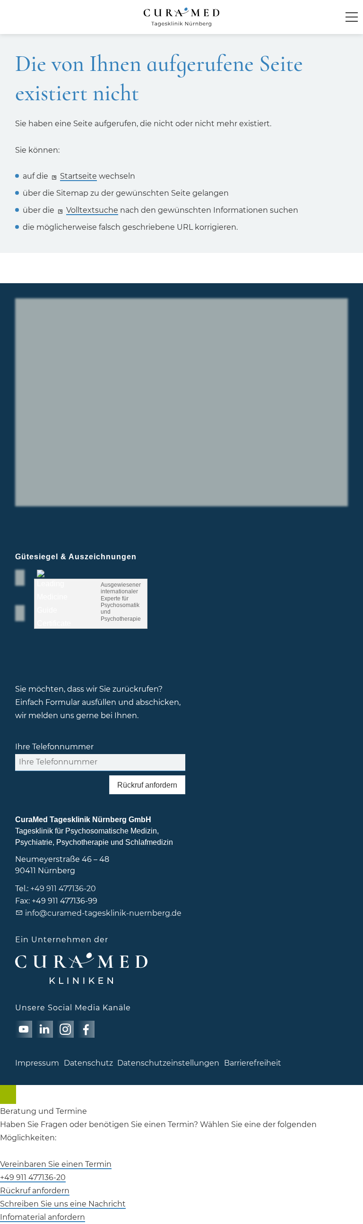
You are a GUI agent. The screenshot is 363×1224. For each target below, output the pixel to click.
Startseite (78, 176)
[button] (351, 17)
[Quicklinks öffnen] (8, 1094)
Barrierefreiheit (252, 1063)
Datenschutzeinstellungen (168, 1063)
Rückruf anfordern (147, 785)
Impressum (37, 1063)
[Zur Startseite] (181, 17)
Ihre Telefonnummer (54, 746)
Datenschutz (88, 1063)
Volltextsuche (92, 210)
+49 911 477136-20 (63, 888)
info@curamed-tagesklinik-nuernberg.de (103, 913)
